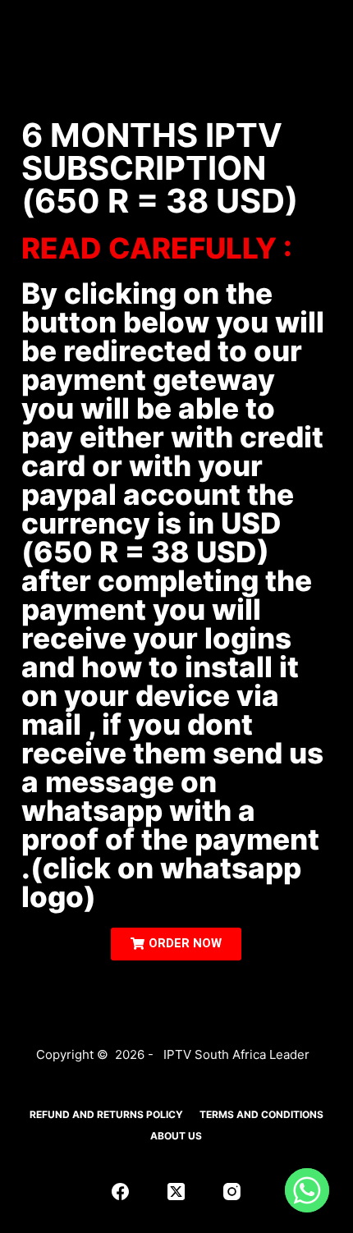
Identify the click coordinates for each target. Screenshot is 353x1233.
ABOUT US (176, 1136)
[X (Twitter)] (176, 1191)
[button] (176, 944)
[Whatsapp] (307, 1190)
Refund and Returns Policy (106, 1114)
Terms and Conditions (261, 1114)
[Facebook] (120, 1191)
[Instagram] (232, 1191)
